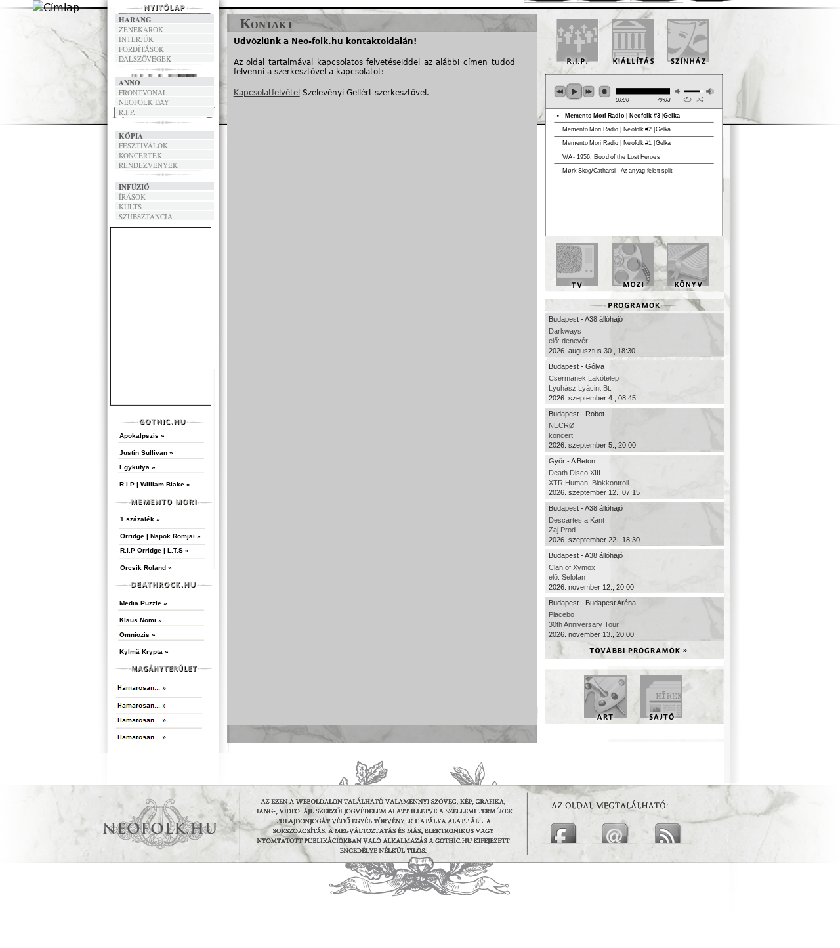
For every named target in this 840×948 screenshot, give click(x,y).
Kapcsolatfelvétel (267, 92)
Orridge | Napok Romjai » (160, 536)
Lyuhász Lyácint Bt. (580, 388)
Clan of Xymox (572, 567)
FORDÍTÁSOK (141, 49)
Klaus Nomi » (140, 620)
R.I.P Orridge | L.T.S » (154, 550)
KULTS (130, 206)
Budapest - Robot (576, 414)
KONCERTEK (140, 155)
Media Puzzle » (143, 603)
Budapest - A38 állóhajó (586, 319)
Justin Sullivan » (146, 452)
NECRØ (562, 425)
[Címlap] (56, 8)
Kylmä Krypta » (144, 651)
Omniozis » (137, 634)
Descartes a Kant (576, 520)
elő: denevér (568, 341)
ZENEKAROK (141, 29)
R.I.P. (127, 112)
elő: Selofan (567, 577)
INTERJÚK (136, 39)
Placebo (561, 614)
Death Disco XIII (574, 473)
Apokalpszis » (142, 435)
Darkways (565, 331)
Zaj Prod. (563, 530)
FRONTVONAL (143, 92)
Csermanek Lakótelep (584, 378)
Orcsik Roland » (146, 567)
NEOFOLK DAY (144, 102)
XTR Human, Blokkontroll (589, 482)
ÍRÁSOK (132, 197)
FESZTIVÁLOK (143, 145)
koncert (561, 435)
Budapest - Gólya (576, 366)
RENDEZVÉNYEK (148, 165)
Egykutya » (137, 467)
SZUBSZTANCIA (146, 216)
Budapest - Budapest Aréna (592, 603)
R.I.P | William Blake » (154, 484)
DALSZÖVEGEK (145, 59)
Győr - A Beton (572, 461)
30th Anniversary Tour (584, 624)
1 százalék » (140, 519)
